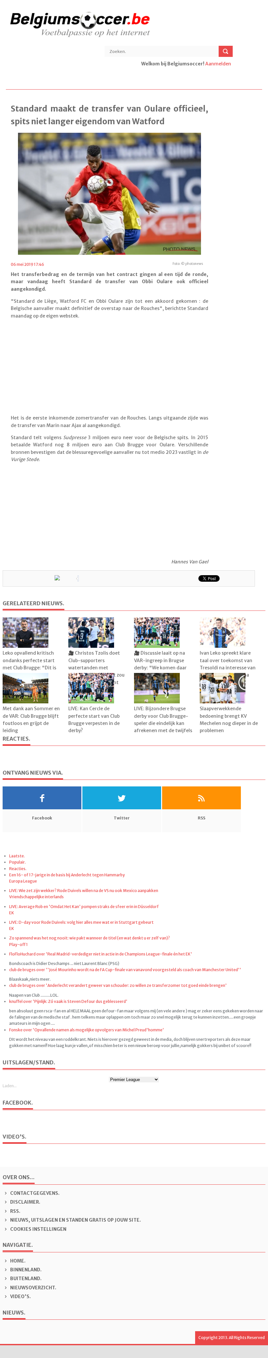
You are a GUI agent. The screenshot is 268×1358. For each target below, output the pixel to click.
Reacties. (17, 868)
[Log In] (141, 71)
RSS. (14, 1211)
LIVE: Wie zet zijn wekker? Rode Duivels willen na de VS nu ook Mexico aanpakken (83, 890)
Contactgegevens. (34, 1193)
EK (11, 912)
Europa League (23, 881)
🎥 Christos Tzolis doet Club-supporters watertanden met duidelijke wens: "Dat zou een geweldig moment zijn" (96, 671)
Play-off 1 (18, 944)
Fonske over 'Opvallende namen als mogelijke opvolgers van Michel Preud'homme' (86, 1029)
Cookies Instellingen (37, 1229)
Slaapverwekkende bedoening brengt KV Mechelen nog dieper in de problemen (229, 719)
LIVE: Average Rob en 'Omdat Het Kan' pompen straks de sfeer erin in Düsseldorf (84, 906)
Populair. (17, 862)
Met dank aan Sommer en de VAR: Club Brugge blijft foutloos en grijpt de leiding (31, 719)
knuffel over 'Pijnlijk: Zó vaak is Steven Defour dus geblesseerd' (68, 1001)
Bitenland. (25, 1278)
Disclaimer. (24, 1202)
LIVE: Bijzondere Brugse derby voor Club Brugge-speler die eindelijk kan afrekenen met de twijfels (163, 719)
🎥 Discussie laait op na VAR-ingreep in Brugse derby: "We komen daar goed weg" (160, 664)
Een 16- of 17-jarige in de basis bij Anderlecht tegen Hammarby (67, 874)
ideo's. (20, 1296)
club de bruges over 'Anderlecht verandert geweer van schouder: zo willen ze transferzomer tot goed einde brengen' (118, 985)
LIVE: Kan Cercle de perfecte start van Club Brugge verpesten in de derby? (94, 719)
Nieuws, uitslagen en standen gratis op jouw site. (75, 1220)
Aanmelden (218, 64)
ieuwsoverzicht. (33, 1288)
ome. (17, 1261)
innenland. (26, 1270)
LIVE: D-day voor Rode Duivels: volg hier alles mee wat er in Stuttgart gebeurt (81, 922)
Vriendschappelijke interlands (36, 896)
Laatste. (17, 855)
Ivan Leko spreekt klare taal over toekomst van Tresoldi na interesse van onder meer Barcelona (228, 664)
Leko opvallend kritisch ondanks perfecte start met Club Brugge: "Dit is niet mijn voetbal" (29, 664)
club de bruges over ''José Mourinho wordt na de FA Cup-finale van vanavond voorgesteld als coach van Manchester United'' (125, 969)
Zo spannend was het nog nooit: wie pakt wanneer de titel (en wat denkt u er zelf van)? (89, 938)
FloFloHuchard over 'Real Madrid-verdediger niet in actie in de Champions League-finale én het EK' (100, 954)
